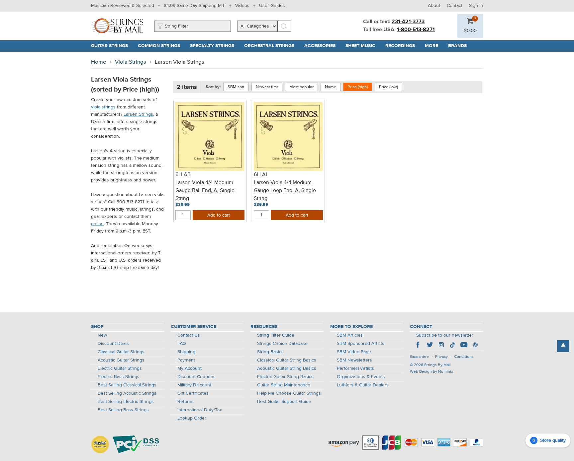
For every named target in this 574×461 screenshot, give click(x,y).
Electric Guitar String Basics (285, 376)
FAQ (181, 343)
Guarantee (419, 357)
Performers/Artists (355, 368)
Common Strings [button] (161, 45)
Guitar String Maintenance (283, 385)
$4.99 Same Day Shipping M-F (195, 5)
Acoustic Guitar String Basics (286, 368)
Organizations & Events (361, 376)
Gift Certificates (193, 393)
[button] (470, 31)
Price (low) (388, 87)
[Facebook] (419, 345)
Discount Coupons (196, 376)
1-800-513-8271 (416, 30)
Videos (242, 5)
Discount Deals (113, 343)
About (434, 5)
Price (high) (357, 87)
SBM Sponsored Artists (360, 343)
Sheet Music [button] (362, 45)
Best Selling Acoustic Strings (127, 393)
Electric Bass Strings (119, 376)
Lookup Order (191, 418)
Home (98, 62)
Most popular (301, 87)
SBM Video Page (354, 352)
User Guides (272, 5)
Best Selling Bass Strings (123, 410)
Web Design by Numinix (431, 372)
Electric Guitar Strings (120, 368)
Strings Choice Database (282, 343)
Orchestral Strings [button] (271, 45)
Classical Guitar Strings (121, 352)
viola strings (103, 107)
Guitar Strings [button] (112, 45)
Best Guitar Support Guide (284, 401)
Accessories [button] (322, 45)
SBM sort (236, 87)
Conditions (464, 357)
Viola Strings (130, 62)
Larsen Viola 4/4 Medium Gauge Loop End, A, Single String (285, 190)
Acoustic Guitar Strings (121, 360)
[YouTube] (464, 345)
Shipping (186, 352)
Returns (185, 401)
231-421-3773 (408, 22)
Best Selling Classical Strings (127, 385)
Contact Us (188, 335)
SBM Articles (350, 335)
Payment (186, 360)
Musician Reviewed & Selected (122, 5)
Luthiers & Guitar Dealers (363, 385)
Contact (454, 5)
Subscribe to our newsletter (444, 335)
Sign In (476, 5)
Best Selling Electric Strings (126, 401)
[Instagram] (441, 345)
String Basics (270, 352)
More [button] (434, 45)
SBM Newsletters (354, 360)
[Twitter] (430, 345)
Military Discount (194, 385)
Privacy (441, 357)
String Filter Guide (275, 335)
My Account (189, 368)
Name (330, 87)
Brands (457, 45)
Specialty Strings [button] (214, 45)
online (97, 224)
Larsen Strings (138, 114)
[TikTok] (452, 345)
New (102, 335)
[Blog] (475, 345)
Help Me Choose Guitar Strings (289, 393)
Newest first (267, 87)
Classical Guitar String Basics (286, 360)
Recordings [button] (402, 45)
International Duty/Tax (199, 410)
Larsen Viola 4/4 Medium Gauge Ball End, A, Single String (205, 190)
